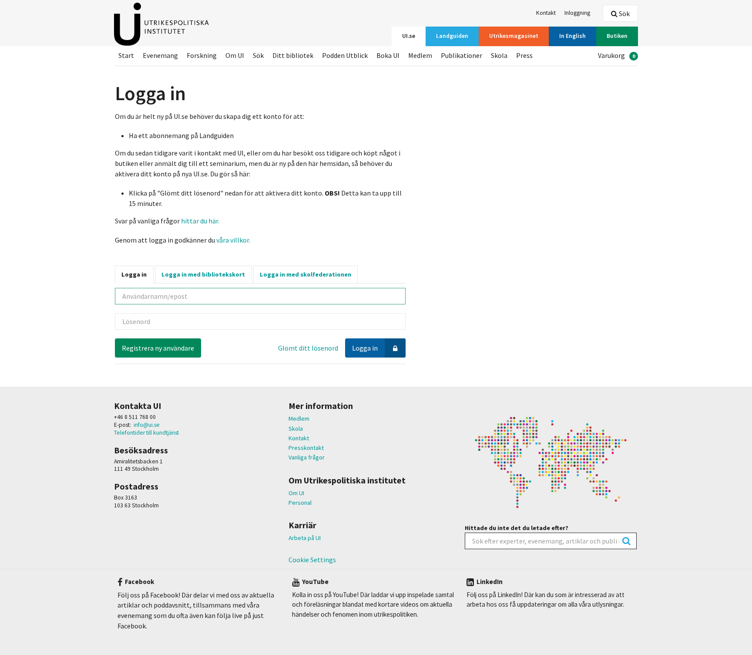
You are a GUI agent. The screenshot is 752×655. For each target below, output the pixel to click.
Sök (624, 13)
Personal (300, 502)
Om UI (296, 493)
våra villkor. (232, 240)
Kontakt (299, 438)
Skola (296, 428)
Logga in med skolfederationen (305, 274)
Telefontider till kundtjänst (146, 432)
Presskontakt (306, 448)
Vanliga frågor (307, 457)
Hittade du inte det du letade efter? (516, 528)
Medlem (299, 418)
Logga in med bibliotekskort (203, 274)
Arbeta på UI (305, 538)
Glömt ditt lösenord (308, 348)
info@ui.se (147, 425)
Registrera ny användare (158, 348)
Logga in (134, 274)
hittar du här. (200, 220)
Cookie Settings (312, 559)
